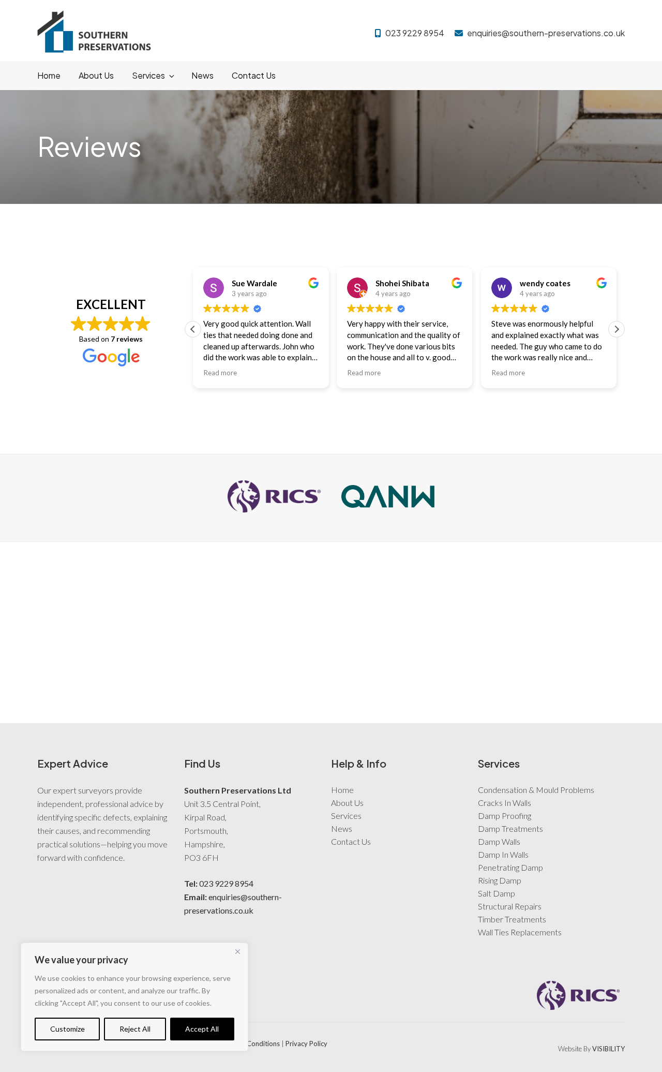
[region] (134, 997)
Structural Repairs (509, 893)
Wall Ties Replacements (520, 919)
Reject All (135, 1028)
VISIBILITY (608, 1036)
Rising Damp (499, 867)
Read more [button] (220, 360)
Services (148, 75)
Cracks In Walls (504, 790)
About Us (96, 75)
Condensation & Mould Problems (536, 777)
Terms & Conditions (250, 1030)
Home (49, 75)
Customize (67, 1028)
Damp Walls (499, 828)
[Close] (237, 951)
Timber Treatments (512, 906)
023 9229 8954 (414, 32)
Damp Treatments (510, 815)
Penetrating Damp (510, 854)
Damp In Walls (503, 841)
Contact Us (254, 75)
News (202, 75)
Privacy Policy (306, 1030)
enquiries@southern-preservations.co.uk (546, 32)
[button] (616, 316)
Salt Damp (496, 880)
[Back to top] (641, 1050)
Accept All (202, 1028)
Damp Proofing (504, 802)
